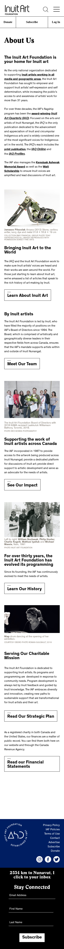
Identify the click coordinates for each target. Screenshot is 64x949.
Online (37, 147)
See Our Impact (22, 483)
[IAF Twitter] (56, 856)
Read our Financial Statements (25, 762)
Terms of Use (52, 831)
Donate (8, 22)
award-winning (40, 113)
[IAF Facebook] (48, 856)
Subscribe (32, 22)
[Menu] (56, 9)
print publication (15, 147)
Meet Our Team (22, 362)
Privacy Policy (51, 822)
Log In (56, 22)
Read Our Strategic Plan (30, 714)
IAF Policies (53, 826)
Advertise (54, 839)
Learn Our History (24, 586)
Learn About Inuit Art (27, 293)
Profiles (16, 152)
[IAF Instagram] (39, 856)
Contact (55, 835)
